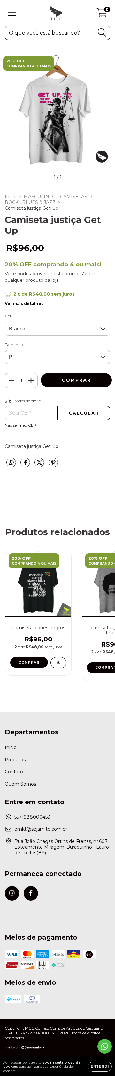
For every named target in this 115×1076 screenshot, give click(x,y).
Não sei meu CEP (20, 425)
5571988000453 (32, 817)
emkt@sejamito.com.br (40, 829)
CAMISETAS (73, 197)
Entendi (100, 1066)
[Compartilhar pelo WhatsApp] (11, 463)
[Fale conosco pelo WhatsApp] (104, 1046)
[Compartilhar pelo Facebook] (25, 465)
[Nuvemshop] (25, 1048)
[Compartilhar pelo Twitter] (39, 465)
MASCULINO (38, 197)
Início (11, 197)
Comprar (29, 662)
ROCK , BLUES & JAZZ (30, 202)
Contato (14, 772)
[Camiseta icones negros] (58, 662)
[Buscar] (102, 32)
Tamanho (14, 344)
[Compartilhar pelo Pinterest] (53, 465)
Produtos (15, 759)
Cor (8, 316)
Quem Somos (20, 784)
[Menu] (12, 13)
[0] (101, 14)
